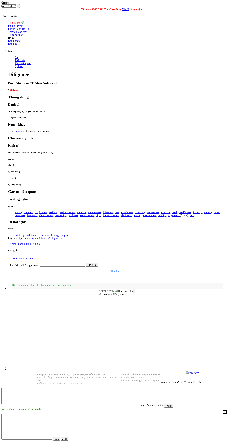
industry (197, 212)
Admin (14, 258)
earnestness (153, 212)
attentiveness (94, 212)
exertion (165, 212)
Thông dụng (24, 243)
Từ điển (12, 243)
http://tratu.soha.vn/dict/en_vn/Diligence (39, 238)
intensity (208, 212)
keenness (32, 215)
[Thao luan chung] (125, 291)
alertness (28, 212)
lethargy (55, 235)
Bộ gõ (11, 37)
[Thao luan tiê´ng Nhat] (112, 294)
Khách (29, 258)
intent (217, 212)
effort (137, 215)
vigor (98, 215)
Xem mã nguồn (23, 63)
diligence (19, 131)
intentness (20, 215)
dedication (126, 215)
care (117, 212)
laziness (45, 235)
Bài (16, 57)
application (41, 212)
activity (18, 212)
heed (174, 212)
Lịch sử (19, 66)
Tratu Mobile (15, 22)
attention (81, 212)
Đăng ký (12, 43)
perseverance (149, 215)
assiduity (53, 212)
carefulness (127, 212)
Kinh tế (36, 243)
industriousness (111, 215)
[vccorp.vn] (192, 372)
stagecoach (174, 215)
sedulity (162, 215)
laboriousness (46, 215)
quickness (73, 215)
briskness (108, 212)
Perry (21, 258)
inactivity (19, 235)
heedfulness (185, 212)
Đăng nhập (14, 40)
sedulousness (87, 215)
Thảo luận (20, 60)
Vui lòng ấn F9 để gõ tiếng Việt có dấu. (22, 409)
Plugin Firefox (15, 25)
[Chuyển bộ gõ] (2, 2)
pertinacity (60, 215)
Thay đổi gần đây (17, 31)
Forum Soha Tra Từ (18, 28)
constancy (140, 212)
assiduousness (67, 212)
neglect (65, 235)
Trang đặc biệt (15, 34)
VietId (125, 9)
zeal (192, 215)
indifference (32, 235)
